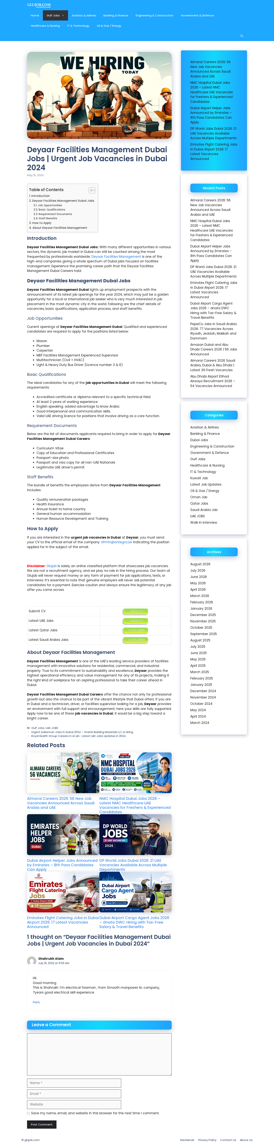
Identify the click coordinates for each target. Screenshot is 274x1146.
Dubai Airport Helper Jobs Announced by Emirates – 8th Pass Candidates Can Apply (62, 865)
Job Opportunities (50, 205)
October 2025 (201, 627)
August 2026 (200, 564)
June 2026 (198, 577)
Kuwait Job (199, 478)
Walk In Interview (203, 522)
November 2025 (203, 621)
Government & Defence (197, 15)
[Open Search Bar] (242, 36)
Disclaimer (187, 1140)
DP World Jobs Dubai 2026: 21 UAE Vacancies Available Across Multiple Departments (133, 865)
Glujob (51, 566)
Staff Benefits (48, 218)
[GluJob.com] (39, 5)
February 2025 (201, 678)
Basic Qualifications (52, 209)
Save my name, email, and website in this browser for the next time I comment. (95, 1113)
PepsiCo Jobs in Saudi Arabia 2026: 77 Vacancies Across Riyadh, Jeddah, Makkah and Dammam (213, 331)
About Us (246, 1140)
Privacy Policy (207, 1140)
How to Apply (41, 223)
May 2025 (198, 659)
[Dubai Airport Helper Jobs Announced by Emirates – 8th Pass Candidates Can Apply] (63, 852)
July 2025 (197, 646)
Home (35, 15)
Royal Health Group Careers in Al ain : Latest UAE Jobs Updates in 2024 (78, 736)
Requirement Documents (55, 214)
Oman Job (198, 497)
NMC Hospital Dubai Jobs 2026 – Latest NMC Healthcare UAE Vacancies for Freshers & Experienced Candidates (135, 805)
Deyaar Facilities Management (116, 256)
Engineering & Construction (154, 15)
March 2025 (199, 672)
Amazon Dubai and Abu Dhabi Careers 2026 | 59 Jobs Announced (213, 349)
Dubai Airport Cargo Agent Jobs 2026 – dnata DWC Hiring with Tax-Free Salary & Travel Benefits (134, 922)
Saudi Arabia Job (204, 510)
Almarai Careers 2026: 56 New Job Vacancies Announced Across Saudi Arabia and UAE (61, 803)
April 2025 (198, 665)
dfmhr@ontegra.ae (116, 542)
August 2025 (200, 640)
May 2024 (198, 710)
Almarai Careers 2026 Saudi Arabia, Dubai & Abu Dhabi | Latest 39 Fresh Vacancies (212, 365)
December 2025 (203, 615)
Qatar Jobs (199, 503)
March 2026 (199, 596)
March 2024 (199, 723)
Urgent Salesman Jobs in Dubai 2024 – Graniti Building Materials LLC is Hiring (82, 732)
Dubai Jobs (199, 440)
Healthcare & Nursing (45, 26)
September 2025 (203, 634)
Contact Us (228, 1140)
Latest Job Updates (205, 484)
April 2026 (198, 589)
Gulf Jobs (53, 15)
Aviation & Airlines (84, 15)
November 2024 (203, 697)
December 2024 (203, 691)
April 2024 (198, 716)
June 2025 (198, 653)
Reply (36, 1002)
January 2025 (201, 684)
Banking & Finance (115, 15)
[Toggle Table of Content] (90, 190)
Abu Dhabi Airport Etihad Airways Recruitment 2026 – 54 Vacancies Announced (212, 381)
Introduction (40, 196)
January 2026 (201, 608)
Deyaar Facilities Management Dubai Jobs (63, 201)
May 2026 (198, 583)
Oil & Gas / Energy (109, 26)
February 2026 (201, 602)
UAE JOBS (52, 728)
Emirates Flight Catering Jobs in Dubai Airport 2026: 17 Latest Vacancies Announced (63, 922)
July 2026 (197, 570)
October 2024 (201, 703)
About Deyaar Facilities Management (59, 228)
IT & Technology (78, 26)
